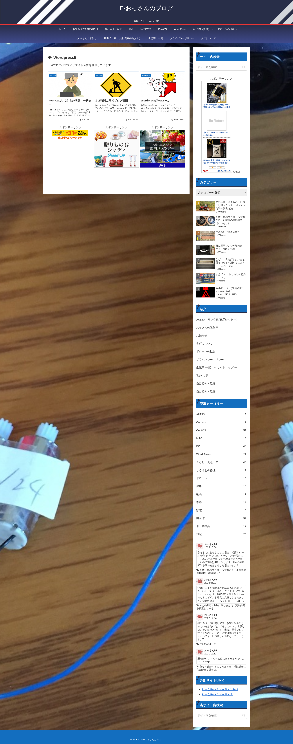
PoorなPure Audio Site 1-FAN (220, 689)
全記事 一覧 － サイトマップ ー (216, 367)
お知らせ (201, 335)
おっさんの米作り (207, 327)
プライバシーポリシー (210, 359)
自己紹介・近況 (205, 383)
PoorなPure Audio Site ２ (217, 694)
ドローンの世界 (205, 351)
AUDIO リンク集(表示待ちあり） (217, 319)
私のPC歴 (202, 375)
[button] (243, 67)
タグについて (204, 343)
